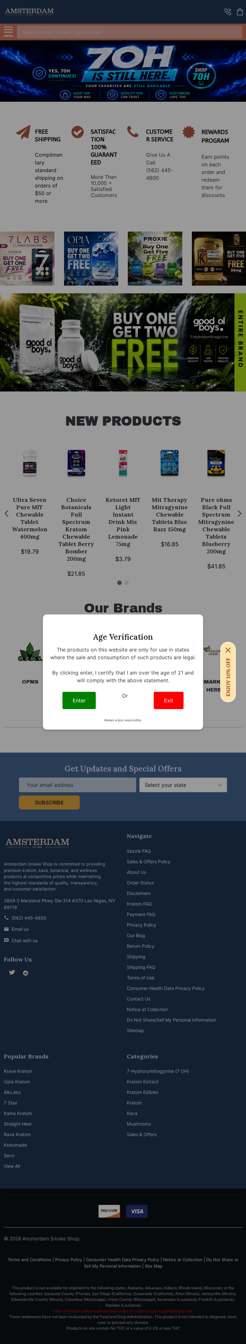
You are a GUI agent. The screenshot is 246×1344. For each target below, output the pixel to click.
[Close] (228, 650)
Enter (79, 700)
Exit (168, 700)
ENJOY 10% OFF (228, 677)
